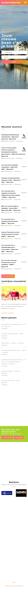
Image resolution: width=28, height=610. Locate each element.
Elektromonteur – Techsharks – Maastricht (12, 343)
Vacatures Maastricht (11, 2)
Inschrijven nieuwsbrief (7, 313)
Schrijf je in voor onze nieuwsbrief (14, 586)
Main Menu (25, 2)
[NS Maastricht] (21, 493)
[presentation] (1, 498)
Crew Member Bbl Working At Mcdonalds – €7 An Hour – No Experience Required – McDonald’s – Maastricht (13, 362)
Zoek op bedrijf (19, 437)
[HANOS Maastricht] (6, 493)
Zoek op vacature (7, 437)
